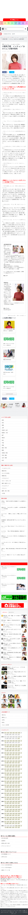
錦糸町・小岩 (5, 421)
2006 (2, 802)
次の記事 (17, 392)
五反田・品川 (5, 419)
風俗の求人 (4, 460)
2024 (2, 730)
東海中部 (8, 12)
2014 (2, 770)
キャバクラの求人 (6, 462)
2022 (2, 738)
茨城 (3, 434)
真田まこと (4, 706)
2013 (2, 774)
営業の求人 (4, 465)
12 (18, 727)
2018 (2, 754)
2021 (2, 742)
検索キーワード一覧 (6, 859)
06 (18, 722)
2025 (2, 726)
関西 (12, 12)
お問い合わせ (4, 845)
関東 (5, 12)
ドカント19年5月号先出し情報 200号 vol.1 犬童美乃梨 (9, 319)
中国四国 (19, 12)
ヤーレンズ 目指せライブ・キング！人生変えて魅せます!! (13, 543)
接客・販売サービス (6, 472)
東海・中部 (4, 437)
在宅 (3, 449)
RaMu (3, 711)
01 (4, 722)
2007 (2, 798)
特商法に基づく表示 (6, 832)
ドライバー (4, 477)
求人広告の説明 (5, 827)
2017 (2, 758)
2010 (2, 786)
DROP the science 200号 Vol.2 (8, 362)
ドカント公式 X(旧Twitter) (7, 854)
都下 (3, 424)
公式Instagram (7, 298)
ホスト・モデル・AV (6, 470)
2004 (2, 810)
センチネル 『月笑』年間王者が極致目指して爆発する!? (12, 520)
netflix (3, 709)
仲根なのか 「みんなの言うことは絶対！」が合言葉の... (11, 628)
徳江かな (4, 704)
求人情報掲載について (6, 843)
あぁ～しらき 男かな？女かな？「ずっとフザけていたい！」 (14, 515)
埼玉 (3, 429)
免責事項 (3, 829)
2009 (2, 790)
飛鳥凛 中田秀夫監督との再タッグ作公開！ (18, 395)
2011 (2, 782)
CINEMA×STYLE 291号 (9, 23)
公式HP (6, 264)
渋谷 (3, 411)
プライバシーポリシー (6, 835)
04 (13, 722)
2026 (2, 722)
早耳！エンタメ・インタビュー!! (13, 40)
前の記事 (11, 393)
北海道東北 (15, 12)
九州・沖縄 (4, 447)
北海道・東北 (5, 442)
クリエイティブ (5, 475)
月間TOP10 (4, 601)
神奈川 (3, 426)
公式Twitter (6, 297)
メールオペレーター (6, 457)
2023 (2, 734)
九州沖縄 (23, 12)
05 (15, 722)
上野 (3, 416)
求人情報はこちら (14, 9)
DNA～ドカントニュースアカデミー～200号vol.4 (8, 333)
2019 (2, 750)
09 (9, 735)
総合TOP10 (11, 601)
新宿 (3, 409)
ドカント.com (22, 899)
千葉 (3, 432)
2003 (2, 815)
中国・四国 (4, 444)
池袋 (3, 414)
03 (10, 722)
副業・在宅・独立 (6, 480)
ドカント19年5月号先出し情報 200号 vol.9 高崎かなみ (11, 396)
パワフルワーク (5, 467)
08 (7, 735)
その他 (3, 482)
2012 (2, 778)
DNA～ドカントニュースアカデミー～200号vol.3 (8, 376)
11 (15, 735)
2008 (2, 794)
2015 (2, 766)
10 (12, 735)
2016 (2, 762)
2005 (2, 806)
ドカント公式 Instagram (6, 856)
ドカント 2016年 (5, 714)
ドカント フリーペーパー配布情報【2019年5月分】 (8, 347)
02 (7, 722)
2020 (2, 746)
